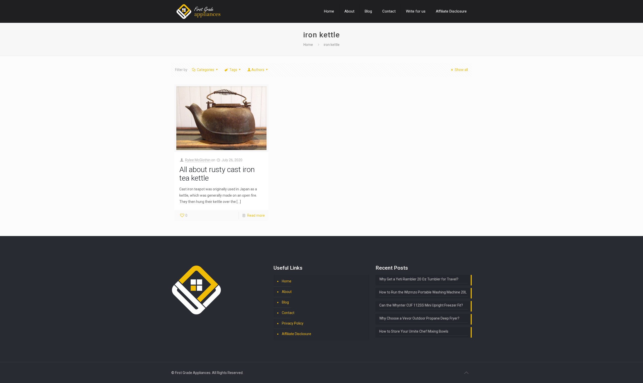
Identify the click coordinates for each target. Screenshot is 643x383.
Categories (205, 70)
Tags (233, 70)
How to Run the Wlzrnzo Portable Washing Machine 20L (423, 292)
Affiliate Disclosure (296, 334)
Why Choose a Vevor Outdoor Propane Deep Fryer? (419, 318)
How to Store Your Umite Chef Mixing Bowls (413, 331)
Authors (257, 70)
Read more (256, 215)
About (287, 292)
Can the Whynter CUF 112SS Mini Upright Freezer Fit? (421, 305)
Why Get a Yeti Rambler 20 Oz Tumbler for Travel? (418, 279)
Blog (285, 302)
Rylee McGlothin (197, 160)
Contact (288, 313)
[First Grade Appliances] (198, 11)
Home (308, 45)
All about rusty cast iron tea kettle (217, 173)
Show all (461, 70)
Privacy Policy (292, 323)
